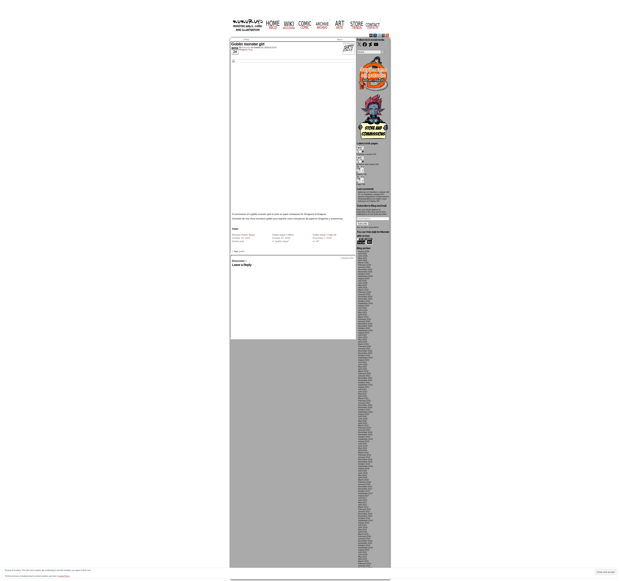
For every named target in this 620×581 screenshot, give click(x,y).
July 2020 (362, 416)
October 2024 (364, 301)
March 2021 (363, 398)
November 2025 (365, 272)
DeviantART (371, 35)
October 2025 (364, 274)
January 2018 (364, 484)
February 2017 (364, 509)
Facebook (375, 35)
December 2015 (365, 541)
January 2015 (364, 566)
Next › (340, 39)
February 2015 (364, 563)
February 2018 (364, 482)
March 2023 (363, 344)
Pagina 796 (374, 201)
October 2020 (364, 410)
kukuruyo (246, 47)
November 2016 (365, 516)
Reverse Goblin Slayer (243, 234)
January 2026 (364, 267)
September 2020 (365, 412)
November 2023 (365, 326)
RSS (387, 35)
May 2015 (362, 557)
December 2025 (365, 269)
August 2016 (363, 523)
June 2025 (362, 283)
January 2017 (364, 511)
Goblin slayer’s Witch (283, 234)
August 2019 (363, 441)
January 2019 (364, 457)
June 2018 (362, 473)
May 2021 (362, 394)
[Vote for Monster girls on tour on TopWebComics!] (364, 244)
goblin (242, 251)
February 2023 (364, 346)
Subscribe (362, 223)
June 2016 (362, 527)
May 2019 (362, 448)
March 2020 (363, 425)
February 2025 (364, 292)
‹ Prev (246, 39)
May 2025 (362, 285)
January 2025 (364, 294)
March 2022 (363, 371)
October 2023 (364, 328)
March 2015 (363, 561)
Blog (250, 50)
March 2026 (363, 263)
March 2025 (363, 290)
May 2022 (362, 367)
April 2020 (362, 423)
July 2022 (362, 362)
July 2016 (362, 525)
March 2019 (363, 453)
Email (383, 35)
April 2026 (362, 260)
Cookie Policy (64, 576)
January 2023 (364, 349)
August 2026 (363, 251)
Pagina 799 (361, 174)
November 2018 (365, 462)
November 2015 (365, 543)
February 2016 (364, 536)
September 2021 (365, 385)
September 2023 (365, 330)
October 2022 (364, 355)
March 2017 (363, 507)
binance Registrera (366, 196)
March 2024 (363, 317)
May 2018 (362, 475)
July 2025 (362, 281)
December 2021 (365, 378)
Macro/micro (383, 196)
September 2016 (365, 520)
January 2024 (364, 321)
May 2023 (362, 339)
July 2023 (362, 335)
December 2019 (365, 432)
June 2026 (362, 256)
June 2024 (362, 310)
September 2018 (365, 466)
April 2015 (362, 559)
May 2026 (362, 258)
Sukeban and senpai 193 (367, 164)
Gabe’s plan (381, 199)
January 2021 (364, 403)
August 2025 (363, 278)
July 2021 (362, 389)
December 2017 (365, 487)
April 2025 (362, 287)
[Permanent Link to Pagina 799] (360, 172)
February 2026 (364, 265)
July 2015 (362, 552)
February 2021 (364, 401)
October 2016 (364, 518)
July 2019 (362, 444)
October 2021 (364, 382)
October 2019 (364, 437)
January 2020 (364, 430)
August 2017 (363, 496)
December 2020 (365, 405)
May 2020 (362, 421)
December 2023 (365, 324)
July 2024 (362, 308)
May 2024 (362, 312)
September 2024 (365, 303)
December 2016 (365, 514)
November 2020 (365, 407)
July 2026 (362, 254)
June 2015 (362, 554)
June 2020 (362, 419)
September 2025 (365, 276)
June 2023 (362, 337)
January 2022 (364, 376)
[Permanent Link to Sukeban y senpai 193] (360, 152)
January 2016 (364, 539)
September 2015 (365, 548)
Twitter (379, 35)
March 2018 (363, 480)
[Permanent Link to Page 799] (360, 182)
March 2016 (363, 534)
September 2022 (365, 358)
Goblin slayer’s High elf (324, 234)
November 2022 (365, 353)
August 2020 (363, 414)
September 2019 (365, 439)
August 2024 (363, 306)
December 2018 (365, 459)
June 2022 (362, 364)
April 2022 (362, 369)
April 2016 (362, 532)
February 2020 (364, 428)
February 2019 (364, 455)
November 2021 (365, 380)
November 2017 (365, 489)
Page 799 (360, 184)
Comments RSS (347, 258)
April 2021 (362, 396)
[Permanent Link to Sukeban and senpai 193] (360, 162)
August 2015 (363, 550)
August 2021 (363, 387)
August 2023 (363, 333)
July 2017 (362, 498)
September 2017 (365, 493)
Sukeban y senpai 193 (366, 154)
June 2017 (362, 500)
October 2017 (364, 491)
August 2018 (363, 468)
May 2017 (362, 502)
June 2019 (362, 446)
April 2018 (362, 477)
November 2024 (365, 299)
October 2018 (364, 464)
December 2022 (365, 351)
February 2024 (364, 319)
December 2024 (365, 297)
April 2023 (362, 342)
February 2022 (364, 373)
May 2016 (362, 529)
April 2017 (362, 505)
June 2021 (362, 392)
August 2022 (363, 360)
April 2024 (362, 315)
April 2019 (362, 450)
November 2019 (365, 434)
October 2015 (364, 545)
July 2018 (362, 471)
